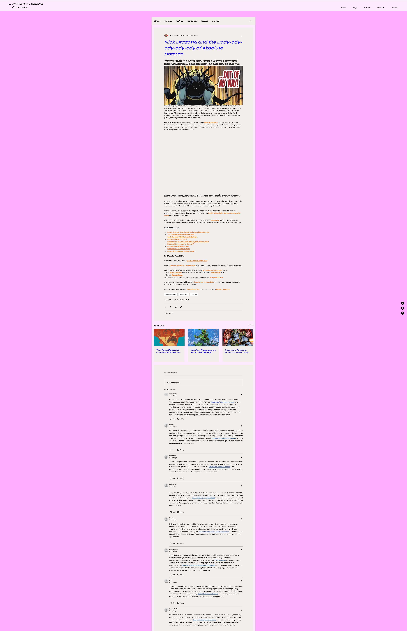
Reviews (179, 21)
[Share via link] (181, 265)
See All (251, 283)
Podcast (204, 21)
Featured (168, 21)
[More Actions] (241, 352)
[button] (251, 21)
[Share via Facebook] (165, 265)
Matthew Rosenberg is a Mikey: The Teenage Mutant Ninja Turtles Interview (203, 309)
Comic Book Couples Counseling (27, 5)
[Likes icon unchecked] (170, 377)
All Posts (157, 21)
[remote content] (203, 141)
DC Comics (183, 252)
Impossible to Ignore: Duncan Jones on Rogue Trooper (237, 309)
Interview (216, 21)
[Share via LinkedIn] (176, 265)
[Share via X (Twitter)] (170, 265)
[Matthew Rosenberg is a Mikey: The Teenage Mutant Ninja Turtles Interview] (203, 295)
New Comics (192, 21)
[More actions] (241, 35)
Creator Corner (171, 252)
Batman (194, 252)
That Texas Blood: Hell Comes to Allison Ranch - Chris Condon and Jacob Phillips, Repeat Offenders (168, 309)
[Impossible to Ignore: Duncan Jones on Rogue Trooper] (237, 295)
